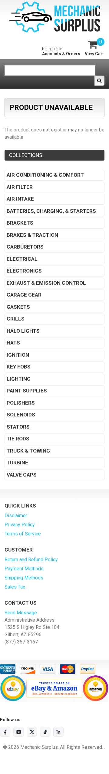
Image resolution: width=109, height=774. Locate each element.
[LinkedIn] (58, 732)
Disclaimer (16, 515)
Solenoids (21, 415)
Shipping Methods (24, 578)
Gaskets (18, 307)
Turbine (17, 463)
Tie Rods (18, 439)
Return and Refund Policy (31, 559)
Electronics (24, 271)
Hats (13, 343)
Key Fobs (19, 367)
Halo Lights (23, 331)
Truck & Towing (28, 451)
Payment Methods (24, 569)
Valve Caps (22, 475)
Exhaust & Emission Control (46, 283)
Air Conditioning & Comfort (45, 175)
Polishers (21, 403)
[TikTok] (45, 732)
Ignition (18, 355)
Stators (18, 427)
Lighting (19, 379)
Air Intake (20, 199)
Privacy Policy (20, 525)
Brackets (20, 223)
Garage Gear (24, 295)
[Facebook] (5, 732)
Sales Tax (15, 587)
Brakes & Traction (32, 235)
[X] (32, 732)
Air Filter (20, 187)
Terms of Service (23, 534)
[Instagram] (18, 732)
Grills (16, 319)
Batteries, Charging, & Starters (51, 211)
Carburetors (25, 247)
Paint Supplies (27, 391)
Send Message (21, 613)
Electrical (22, 259)
